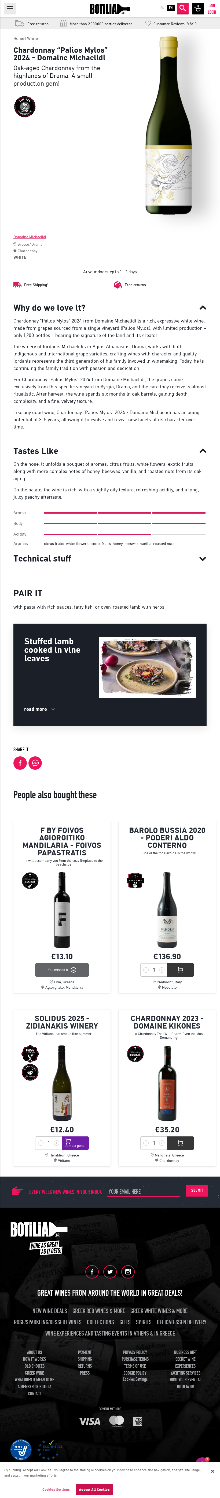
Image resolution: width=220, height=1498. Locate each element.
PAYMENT (84, 1352)
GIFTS (125, 1322)
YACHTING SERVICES (185, 1373)
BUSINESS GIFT (185, 1352)
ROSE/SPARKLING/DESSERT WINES (48, 1322)
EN (171, 8)
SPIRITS (144, 1322)
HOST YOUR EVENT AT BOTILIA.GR (185, 1383)
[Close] (212, 1471)
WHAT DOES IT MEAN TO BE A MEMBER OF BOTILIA (34, 1383)
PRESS (85, 1373)
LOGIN (212, 12)
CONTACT (34, 1394)
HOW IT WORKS (34, 1359)
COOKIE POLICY (135, 1373)
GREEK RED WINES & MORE (98, 1311)
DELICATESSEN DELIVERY (181, 1322)
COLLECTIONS (100, 1322)
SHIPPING (85, 1359)
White (32, 38)
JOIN (212, 5)
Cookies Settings (56, 1490)
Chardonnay (28, 251)
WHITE (20, 257)
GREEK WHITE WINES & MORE (159, 1311)
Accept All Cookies (94, 1490)
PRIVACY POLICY (135, 1352)
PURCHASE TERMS (135, 1359)
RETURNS (85, 1366)
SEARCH (183, 8)
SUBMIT (197, 1190)
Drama (36, 244)
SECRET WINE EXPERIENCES (185, 1362)
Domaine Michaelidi (29, 237)
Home (18, 38)
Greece (23, 244)
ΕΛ (162, 8)
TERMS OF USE (135, 1366)
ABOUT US (34, 1352)
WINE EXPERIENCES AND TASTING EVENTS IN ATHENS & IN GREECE (110, 1333)
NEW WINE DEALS (49, 1311)
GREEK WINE (34, 1373)
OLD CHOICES (35, 1366)
